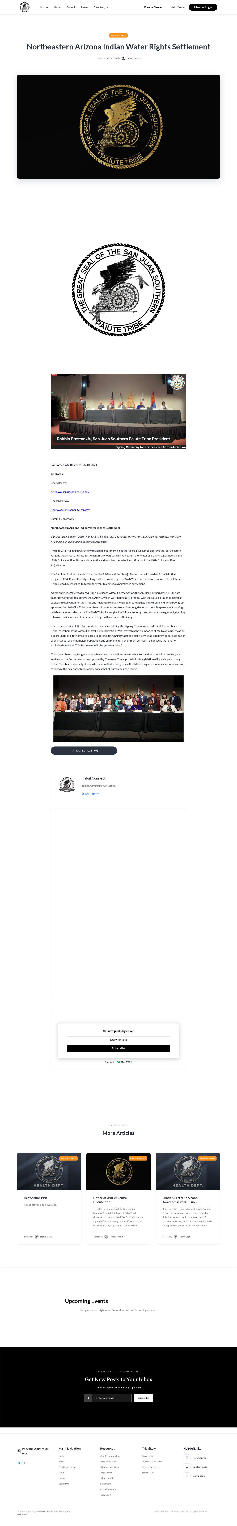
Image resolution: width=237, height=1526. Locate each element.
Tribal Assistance (108, 1461)
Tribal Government (67, 1467)
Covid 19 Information (110, 1456)
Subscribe (118, 1048)
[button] (101, 7)
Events (62, 1478)
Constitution (148, 1456)
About (57, 7)
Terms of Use (148, 1472)
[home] (24, 7)
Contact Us (64, 1483)
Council (70, 7)
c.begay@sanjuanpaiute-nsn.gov (70, 491)
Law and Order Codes (152, 1461)
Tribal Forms (106, 1472)
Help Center (178, 7)
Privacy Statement (150, 1467)
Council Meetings (108, 1489)
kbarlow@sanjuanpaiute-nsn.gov (70, 509)
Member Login (203, 7)
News (84, 7)
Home (44, 7)
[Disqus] (118, 858)
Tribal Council (106, 1478)
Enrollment (105, 1483)
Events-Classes (153, 7)
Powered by (110, 1062)
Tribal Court (105, 1494)
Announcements (118, 35)
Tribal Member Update (110, 1467)
